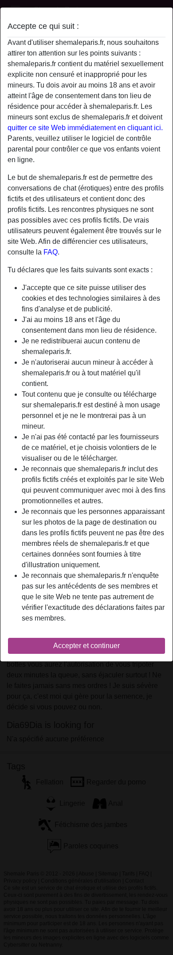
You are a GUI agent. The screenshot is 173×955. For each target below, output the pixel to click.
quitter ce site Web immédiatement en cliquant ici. (85, 127)
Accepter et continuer (86, 645)
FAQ (50, 252)
